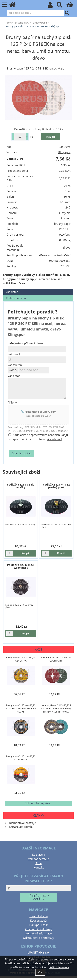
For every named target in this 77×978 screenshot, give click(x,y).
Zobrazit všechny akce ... (38, 803)
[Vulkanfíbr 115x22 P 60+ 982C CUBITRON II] (56, 675)
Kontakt (39, 867)
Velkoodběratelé (38, 859)
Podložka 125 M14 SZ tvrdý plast (20, 566)
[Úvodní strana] (14, 6)
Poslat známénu (16, 298)
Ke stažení (38, 855)
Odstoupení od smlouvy (38, 938)
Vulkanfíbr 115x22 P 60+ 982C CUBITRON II (56, 659)
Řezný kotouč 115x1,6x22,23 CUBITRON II (21, 758)
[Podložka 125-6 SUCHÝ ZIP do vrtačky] (21, 506)
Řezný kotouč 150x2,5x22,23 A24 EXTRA (21, 659)
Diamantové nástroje (22, 823)
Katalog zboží (38, 921)
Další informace (59, 967)
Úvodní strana (39, 916)
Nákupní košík (38, 925)
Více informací (54, 439)
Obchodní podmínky (38, 929)
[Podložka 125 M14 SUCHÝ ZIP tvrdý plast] (21, 587)
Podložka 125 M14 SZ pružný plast (56, 486)
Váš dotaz (12, 292)
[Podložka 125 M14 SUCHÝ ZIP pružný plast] (56, 506)
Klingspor (64, 152)
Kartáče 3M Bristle (21, 827)
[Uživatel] (52, 6)
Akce (39, 863)
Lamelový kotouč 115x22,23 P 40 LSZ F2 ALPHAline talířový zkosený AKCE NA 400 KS (56, 708)
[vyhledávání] (62, 6)
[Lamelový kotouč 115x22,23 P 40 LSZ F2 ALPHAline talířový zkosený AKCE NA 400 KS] (56, 726)
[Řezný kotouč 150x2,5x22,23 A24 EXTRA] (21, 675)
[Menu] (4, 5)
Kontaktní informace (38, 933)
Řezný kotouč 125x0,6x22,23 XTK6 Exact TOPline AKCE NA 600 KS (21, 708)
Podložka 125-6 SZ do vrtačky (20, 486)
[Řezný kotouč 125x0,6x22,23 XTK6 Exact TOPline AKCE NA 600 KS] (21, 726)
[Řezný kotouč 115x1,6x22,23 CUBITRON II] (21, 774)
